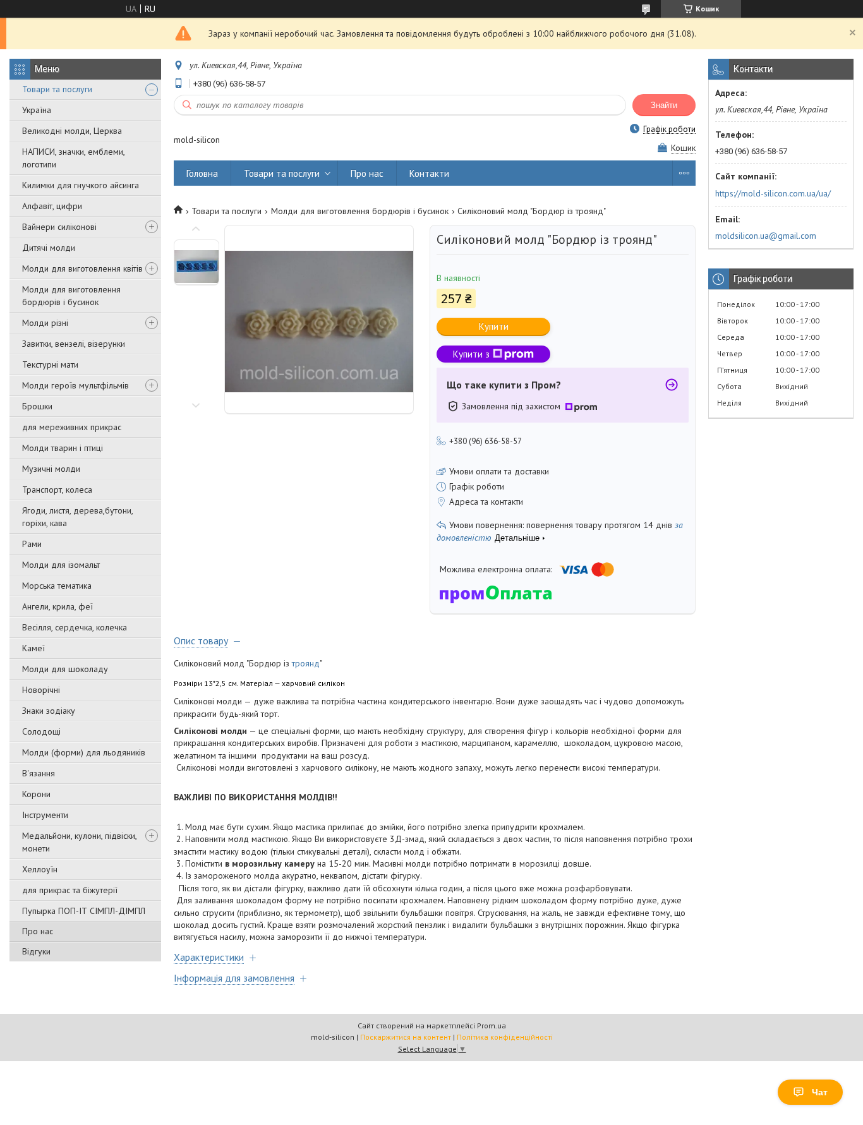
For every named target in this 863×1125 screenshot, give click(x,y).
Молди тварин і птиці (62, 448)
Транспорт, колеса (57, 489)
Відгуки (36, 951)
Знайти (664, 105)
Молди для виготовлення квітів (82, 268)
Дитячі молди (48, 247)
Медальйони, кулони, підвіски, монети (79, 842)
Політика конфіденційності (505, 1037)
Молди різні (45, 322)
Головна (202, 173)
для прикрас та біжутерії (70, 890)
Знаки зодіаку (48, 710)
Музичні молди (51, 468)
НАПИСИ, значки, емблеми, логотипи (73, 158)
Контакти (429, 173)
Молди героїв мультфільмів (75, 385)
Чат (820, 1092)
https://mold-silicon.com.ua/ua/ (773, 193)
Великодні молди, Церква (72, 130)
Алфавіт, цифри (52, 206)
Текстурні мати (50, 364)
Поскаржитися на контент (405, 1037)
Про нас (37, 931)
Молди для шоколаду (65, 669)
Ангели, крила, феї (57, 606)
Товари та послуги (57, 89)
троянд (306, 663)
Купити (494, 326)
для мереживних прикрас (71, 427)
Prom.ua (491, 1025)
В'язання (38, 773)
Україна (36, 110)
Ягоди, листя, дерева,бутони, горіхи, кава (77, 517)
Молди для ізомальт (61, 564)
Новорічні (41, 689)
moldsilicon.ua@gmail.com (765, 235)
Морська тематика (57, 585)
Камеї (33, 648)
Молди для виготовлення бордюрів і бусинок (71, 296)
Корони (36, 794)
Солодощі (41, 731)
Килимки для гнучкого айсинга (80, 185)
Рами (32, 544)
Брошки (37, 406)
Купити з (471, 354)
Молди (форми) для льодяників (83, 752)
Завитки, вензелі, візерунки (73, 343)
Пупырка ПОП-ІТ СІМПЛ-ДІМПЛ (83, 911)
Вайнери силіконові (59, 226)
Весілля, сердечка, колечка (74, 627)
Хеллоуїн (39, 869)
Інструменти (45, 815)
